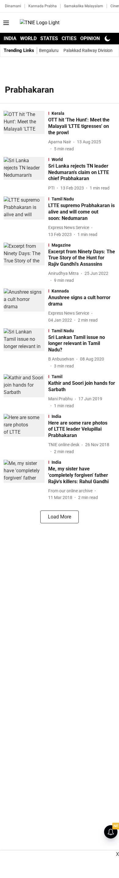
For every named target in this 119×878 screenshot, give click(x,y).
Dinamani (13, 6)
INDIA (10, 38)
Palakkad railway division (88, 50)
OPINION (90, 38)
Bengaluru (49, 50)
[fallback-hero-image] (26, 131)
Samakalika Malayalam (83, 6)
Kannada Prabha (42, 6)
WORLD (28, 38)
